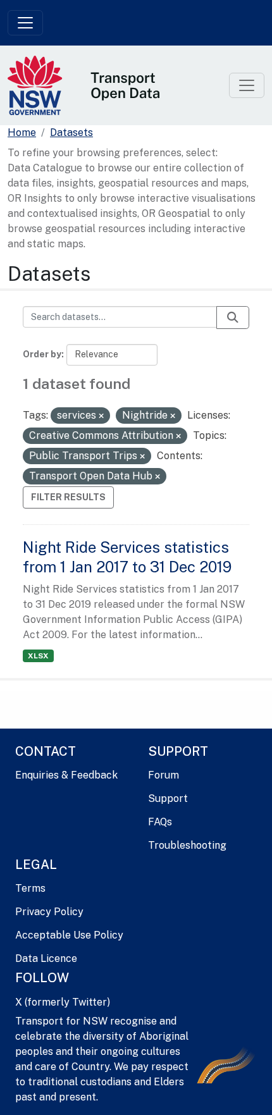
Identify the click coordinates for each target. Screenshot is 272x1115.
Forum (163, 775)
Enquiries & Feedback (66, 775)
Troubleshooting (187, 845)
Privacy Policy (49, 912)
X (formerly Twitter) (62, 1002)
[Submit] (232, 317)
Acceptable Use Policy (69, 935)
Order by (42, 354)
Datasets (71, 132)
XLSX (38, 655)
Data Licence (46, 958)
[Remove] (101, 416)
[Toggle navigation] (25, 22)
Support (168, 798)
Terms (30, 888)
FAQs (160, 822)
